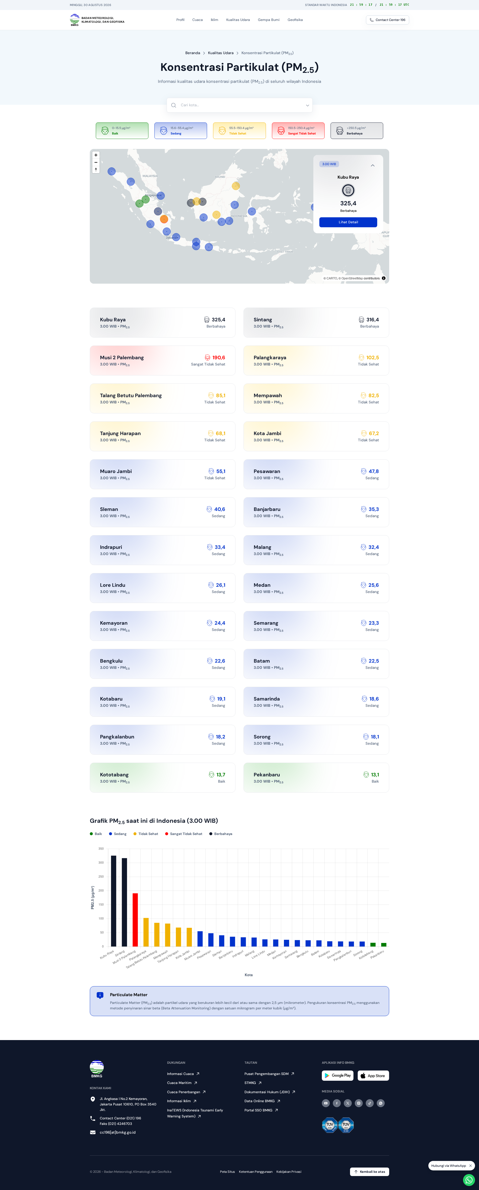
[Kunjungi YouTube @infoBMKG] (326, 1103)
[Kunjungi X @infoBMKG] (348, 1103)
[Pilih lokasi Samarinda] (235, 205)
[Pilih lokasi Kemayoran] (176, 237)
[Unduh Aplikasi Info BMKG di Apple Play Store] (373, 1076)
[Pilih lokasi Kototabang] (139, 204)
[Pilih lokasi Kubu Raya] (191, 203)
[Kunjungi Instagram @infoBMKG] (359, 1103)
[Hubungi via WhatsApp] (469, 1180)
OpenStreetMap (352, 278)
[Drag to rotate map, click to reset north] (96, 169)
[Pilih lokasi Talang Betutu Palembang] (164, 219)
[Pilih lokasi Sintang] (203, 202)
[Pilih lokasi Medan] (131, 182)
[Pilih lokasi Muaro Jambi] (158, 211)
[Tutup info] (372, 165)
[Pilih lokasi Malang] (209, 247)
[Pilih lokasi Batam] (161, 196)
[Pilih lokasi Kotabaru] (229, 221)
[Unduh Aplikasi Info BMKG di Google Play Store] (338, 1076)
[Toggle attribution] (384, 278)
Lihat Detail (348, 222)
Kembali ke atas (372, 1172)
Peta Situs (227, 1172)
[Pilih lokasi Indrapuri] (112, 171)
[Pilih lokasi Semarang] (196, 242)
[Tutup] (470, 1165)
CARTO (332, 278)
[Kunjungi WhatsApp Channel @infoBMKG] (381, 1103)
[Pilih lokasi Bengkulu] (150, 224)
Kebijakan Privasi (288, 1172)
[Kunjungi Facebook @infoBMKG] (337, 1103)
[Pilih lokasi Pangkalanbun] (204, 218)
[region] (239, 216)
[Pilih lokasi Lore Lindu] (252, 212)
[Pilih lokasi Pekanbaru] (146, 199)
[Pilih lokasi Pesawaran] (167, 232)
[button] (191, 203)
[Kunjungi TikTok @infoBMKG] (370, 1103)
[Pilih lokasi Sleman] (196, 246)
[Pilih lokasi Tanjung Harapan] (236, 186)
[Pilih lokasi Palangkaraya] (217, 215)
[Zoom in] (96, 155)
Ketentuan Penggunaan (255, 1172)
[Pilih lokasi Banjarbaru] (222, 222)
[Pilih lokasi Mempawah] (197, 201)
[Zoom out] (96, 162)
